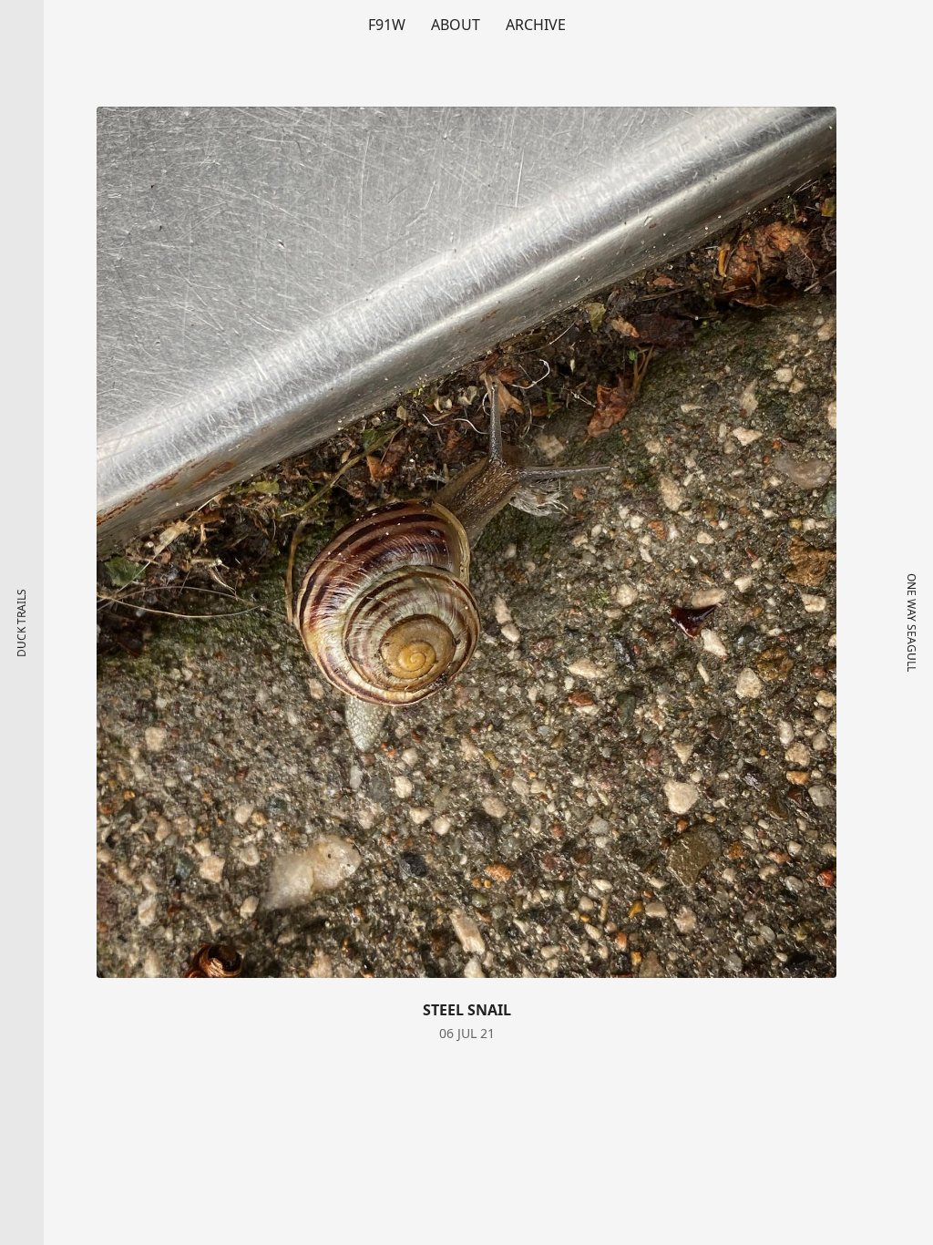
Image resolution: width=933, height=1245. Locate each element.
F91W (386, 25)
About (455, 25)
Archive (536, 25)
